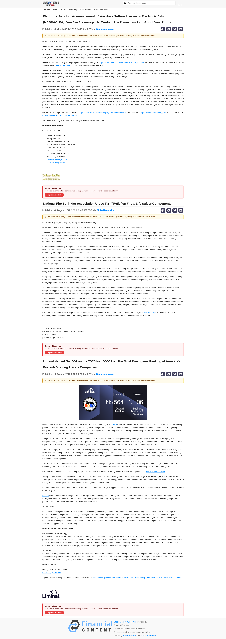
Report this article (54, 195)
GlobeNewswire (105, 29)
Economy (73, 9)
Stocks (47, 9)
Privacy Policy (129, 635)
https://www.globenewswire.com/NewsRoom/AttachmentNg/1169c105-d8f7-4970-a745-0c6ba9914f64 (137, 578)
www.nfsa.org (149, 312)
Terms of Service (148, 635)
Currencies (85, 9)
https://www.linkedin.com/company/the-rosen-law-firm (102, 112)
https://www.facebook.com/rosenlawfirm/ (60, 115)
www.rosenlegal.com (56, 162)
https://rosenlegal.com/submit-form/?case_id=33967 (122, 62)
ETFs (63, 9)
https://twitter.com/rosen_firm (153, 112)
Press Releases (101, 9)
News (56, 9)
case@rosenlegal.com (65, 65)
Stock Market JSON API (125, 622)
